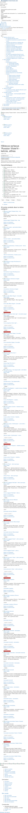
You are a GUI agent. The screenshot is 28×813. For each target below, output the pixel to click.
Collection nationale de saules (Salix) (13, 49)
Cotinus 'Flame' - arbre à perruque (11, 475)
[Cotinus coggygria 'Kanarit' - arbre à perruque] (14, 538)
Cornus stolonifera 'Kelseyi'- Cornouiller (12, 342)
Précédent (3, 115)
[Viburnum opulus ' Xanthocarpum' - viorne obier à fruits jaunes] (15, 424)
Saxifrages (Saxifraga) (13, 83)
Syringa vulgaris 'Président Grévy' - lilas (12, 220)
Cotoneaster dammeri (8, 620)
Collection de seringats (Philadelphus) (14, 47)
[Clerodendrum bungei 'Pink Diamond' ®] (12, 261)
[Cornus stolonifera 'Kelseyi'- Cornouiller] (12, 333)
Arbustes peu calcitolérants (11, 71)
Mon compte (5, 793)
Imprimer (5, 204)
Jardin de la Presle (7, 88)
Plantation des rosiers (9, 777)
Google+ (13, 200)
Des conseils (6, 96)
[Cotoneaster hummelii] (9, 669)
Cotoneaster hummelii (8, 680)
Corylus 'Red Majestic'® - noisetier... (11, 399)
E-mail (6, 810)
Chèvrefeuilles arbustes (13, 63)
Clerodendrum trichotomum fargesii (11, 289)
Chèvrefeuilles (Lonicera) (11, 62)
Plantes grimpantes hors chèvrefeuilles (14, 72)
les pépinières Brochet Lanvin (12, 38)
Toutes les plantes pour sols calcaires (14, 57)
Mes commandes (8, 795)
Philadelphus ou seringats (10, 771)
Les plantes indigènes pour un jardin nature (15, 58)
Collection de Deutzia (10, 45)
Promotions (7, 781)
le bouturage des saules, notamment (13, 103)
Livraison (6, 786)
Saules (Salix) (9, 67)
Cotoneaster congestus (8, 588)
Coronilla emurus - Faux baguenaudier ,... (12, 381)
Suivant (2, 141)
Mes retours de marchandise (10, 796)
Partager (8, 200)
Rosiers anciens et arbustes (14, 75)
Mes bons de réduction (9, 801)
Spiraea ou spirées (8, 769)
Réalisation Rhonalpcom (5, 812)
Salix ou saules (8, 770)
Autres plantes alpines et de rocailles (16, 84)
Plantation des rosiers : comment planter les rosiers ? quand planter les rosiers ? (15, 99)
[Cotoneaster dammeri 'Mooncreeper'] (12, 521)
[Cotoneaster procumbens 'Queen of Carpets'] (13, 721)
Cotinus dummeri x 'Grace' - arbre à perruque (13, 569)
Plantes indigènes (9, 87)
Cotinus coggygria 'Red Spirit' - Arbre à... (12, 492)
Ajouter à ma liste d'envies (9, 202)
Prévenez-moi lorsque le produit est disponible (10, 157)
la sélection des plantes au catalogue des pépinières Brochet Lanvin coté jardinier (14, 43)
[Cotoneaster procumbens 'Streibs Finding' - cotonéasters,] (15, 743)
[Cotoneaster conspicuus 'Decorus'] (11, 595)
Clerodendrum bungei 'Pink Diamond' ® (12, 271)
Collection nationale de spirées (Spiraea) (14, 50)
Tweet (2, 200)
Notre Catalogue (7, 59)
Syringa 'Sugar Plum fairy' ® (9, 363)
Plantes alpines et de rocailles (12, 82)
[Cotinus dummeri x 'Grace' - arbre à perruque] (13, 557)
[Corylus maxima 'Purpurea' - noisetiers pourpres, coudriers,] (15, 446)
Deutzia (7, 60)
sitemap (6, 790)
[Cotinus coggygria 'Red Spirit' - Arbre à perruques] (14, 482)
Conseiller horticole (7, 92)
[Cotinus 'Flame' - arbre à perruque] (11, 464)
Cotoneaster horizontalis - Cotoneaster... (12, 663)
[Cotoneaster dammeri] (9, 611)
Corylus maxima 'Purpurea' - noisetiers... (12, 457)
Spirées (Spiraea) (9, 68)
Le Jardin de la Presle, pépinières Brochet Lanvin (16, 89)
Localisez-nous (8, 809)
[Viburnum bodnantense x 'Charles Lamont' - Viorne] (15, 245)
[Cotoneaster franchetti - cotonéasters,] (12, 630)
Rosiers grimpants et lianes (14, 76)
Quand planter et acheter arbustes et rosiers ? (15, 97)
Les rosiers (8, 53)
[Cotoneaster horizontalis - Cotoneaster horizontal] (14, 652)
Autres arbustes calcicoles (11, 70)
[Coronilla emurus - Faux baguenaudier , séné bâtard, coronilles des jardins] (15, 370)
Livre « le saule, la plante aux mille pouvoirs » (15, 55)
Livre (7, 85)
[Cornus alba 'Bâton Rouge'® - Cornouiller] (13, 295)
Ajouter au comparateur (8, 222)
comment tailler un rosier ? (11, 101)
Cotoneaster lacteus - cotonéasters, (11, 698)
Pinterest (19, 200)
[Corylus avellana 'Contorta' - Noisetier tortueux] (14, 406)
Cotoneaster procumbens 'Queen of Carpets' (13, 733)
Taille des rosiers (8, 775)
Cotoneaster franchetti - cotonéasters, (11, 642)
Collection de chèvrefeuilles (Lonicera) (14, 46)
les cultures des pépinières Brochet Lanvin (15, 54)
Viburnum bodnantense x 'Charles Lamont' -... (13, 254)
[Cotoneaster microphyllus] (9, 705)
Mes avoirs (7, 798)
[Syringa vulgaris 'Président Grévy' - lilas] (12, 211)
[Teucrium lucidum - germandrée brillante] (12, 227)
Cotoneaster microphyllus (9, 714)
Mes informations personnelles (11, 800)
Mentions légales (8, 788)
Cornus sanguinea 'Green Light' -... (11, 323)
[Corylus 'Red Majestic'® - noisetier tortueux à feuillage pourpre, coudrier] (15, 388)
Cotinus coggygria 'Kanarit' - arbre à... (11, 550)
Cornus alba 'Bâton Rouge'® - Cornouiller (12, 303)
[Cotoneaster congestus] (9, 579)
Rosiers (7, 74)
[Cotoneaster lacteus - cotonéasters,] (11, 686)
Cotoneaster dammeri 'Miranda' (10, 511)
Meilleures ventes (8, 784)
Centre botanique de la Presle (12, 91)
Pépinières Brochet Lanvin (5, 27)
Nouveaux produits (8, 782)
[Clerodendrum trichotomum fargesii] (11, 278)
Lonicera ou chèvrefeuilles (10, 773)
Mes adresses (7, 799)
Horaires (4, 28)
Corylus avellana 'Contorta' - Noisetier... (12, 417)
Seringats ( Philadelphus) (11, 66)
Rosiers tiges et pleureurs (14, 80)
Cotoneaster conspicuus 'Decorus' (11, 604)
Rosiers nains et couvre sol (14, 78)
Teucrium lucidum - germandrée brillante (12, 238)
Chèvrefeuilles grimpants (14, 64)
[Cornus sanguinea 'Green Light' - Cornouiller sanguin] (15, 313)
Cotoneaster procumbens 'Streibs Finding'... (13, 756)
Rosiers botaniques (13, 79)
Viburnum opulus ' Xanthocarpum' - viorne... (13, 435)
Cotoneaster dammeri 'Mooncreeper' (11, 532)
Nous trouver (6, 105)
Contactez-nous (8, 785)
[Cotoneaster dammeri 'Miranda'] (11, 499)
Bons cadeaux (6, 104)
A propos (6, 789)
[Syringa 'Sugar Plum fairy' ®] (10, 352)
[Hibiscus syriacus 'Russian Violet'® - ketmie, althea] (15, 120)
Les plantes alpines (10, 51)
